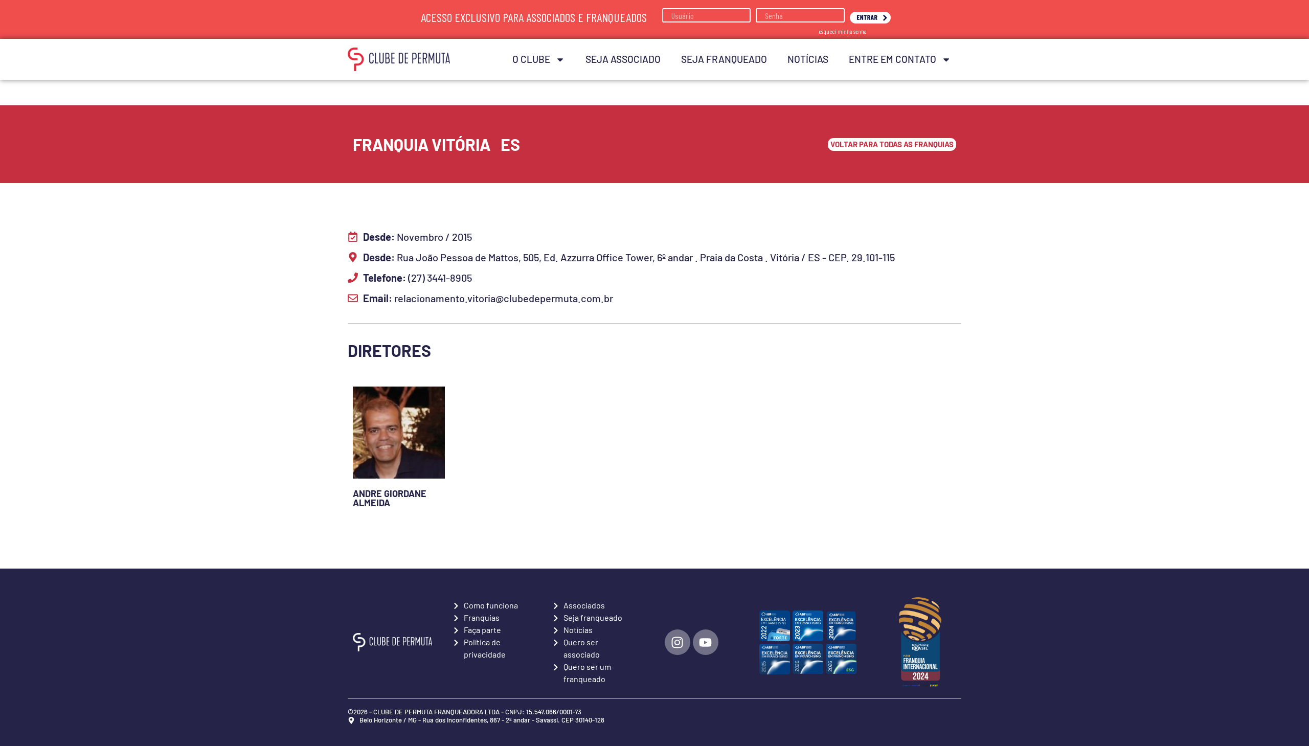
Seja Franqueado (724, 59)
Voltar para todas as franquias (892, 144)
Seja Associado (623, 59)
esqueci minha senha (843, 31)
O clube (531, 59)
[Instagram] (677, 642)
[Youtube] (705, 642)
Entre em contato (892, 59)
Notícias (807, 59)
